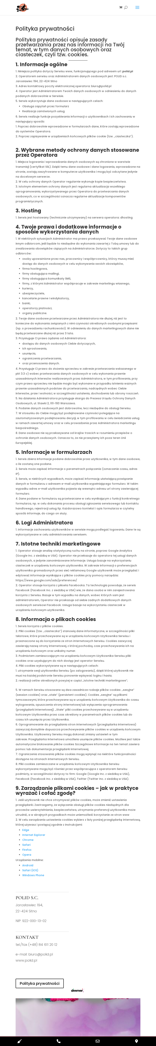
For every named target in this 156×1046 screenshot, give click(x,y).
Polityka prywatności (40, 983)
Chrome (27, 840)
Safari (26, 845)
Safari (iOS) (30, 870)
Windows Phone (33, 875)
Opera (26, 855)
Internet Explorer (33, 835)
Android (27, 865)
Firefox (26, 850)
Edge (25, 830)
